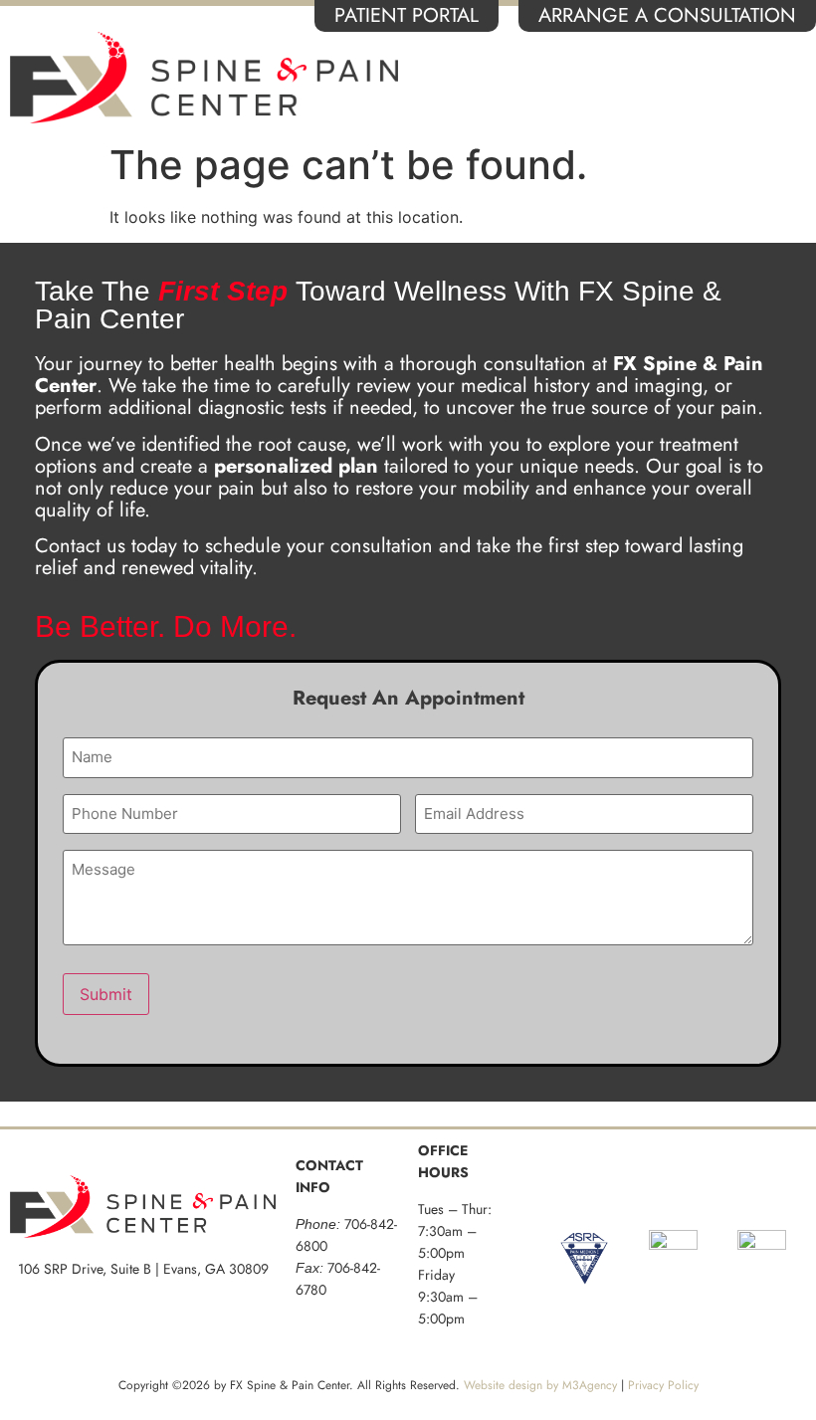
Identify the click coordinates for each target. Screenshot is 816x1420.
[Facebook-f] (569, 1185)
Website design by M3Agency (540, 1385)
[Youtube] (778, 1185)
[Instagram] (708, 1185)
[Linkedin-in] (639, 1185)
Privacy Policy (663, 1385)
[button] (780, 77)
